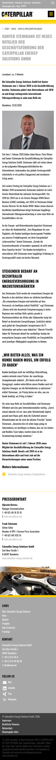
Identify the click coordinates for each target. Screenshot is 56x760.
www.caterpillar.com (10, 755)
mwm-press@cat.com (13, 516)
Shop (18, 6)
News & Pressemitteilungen (30, 28)
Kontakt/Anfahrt (8, 2)
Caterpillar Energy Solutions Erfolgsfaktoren (26, 474)
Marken (5, 619)
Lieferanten (18, 2)
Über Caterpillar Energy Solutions (16, 611)
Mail (10, 682)
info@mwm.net (10, 665)
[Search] (52, 4)
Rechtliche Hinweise (10, 724)
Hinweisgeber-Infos (8, 6)
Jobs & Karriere (8, 627)
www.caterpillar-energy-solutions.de (17, 558)
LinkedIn (11, 688)
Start (7, 28)
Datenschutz (36, 2)
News (13, 28)
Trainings (6, 631)
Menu (51, 14)
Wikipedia (12, 699)
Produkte (6, 623)
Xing (10, 693)
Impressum (27, 2)
